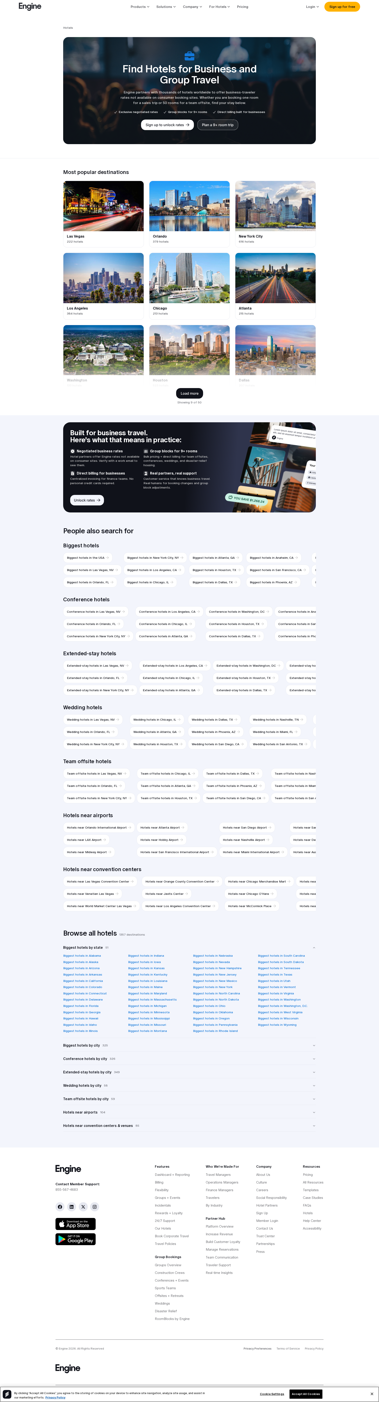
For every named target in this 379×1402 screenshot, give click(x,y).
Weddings (162, 1303)
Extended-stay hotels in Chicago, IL (169, 678)
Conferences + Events (172, 1280)
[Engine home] (97, 1169)
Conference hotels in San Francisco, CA (307, 624)
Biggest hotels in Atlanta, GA (214, 557)
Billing (159, 1182)
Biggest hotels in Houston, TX (214, 570)
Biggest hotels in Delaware (83, 999)
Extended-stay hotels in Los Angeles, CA (173, 665)
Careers (262, 1190)
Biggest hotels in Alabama (82, 955)
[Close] (372, 1394)
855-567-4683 (66, 1189)
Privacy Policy (314, 1348)
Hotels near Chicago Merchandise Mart (257, 881)
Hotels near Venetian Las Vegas (90, 893)
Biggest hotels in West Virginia (280, 1012)
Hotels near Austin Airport (312, 852)
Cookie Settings (272, 1394)
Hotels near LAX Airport (84, 840)
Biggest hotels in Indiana (146, 955)
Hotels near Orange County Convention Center (180, 881)
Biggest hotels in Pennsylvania (215, 1024)
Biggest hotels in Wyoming (277, 1024)
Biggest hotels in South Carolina (281, 955)
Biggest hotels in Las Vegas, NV (90, 570)
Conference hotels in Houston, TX (234, 624)
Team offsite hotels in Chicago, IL (166, 773)
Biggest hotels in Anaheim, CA (271, 557)
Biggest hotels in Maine (145, 987)
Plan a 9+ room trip (218, 125)
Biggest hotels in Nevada (211, 962)
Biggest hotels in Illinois (80, 1031)
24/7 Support (165, 1221)
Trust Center (265, 1236)
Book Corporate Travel (172, 1236)
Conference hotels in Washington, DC (237, 611)
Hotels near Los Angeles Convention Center (178, 906)
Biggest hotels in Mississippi (149, 1018)
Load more (189, 393)
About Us (263, 1174)
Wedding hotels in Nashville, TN (276, 719)
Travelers (213, 1198)
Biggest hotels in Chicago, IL (148, 582)
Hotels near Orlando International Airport (97, 827)
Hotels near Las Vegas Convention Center (98, 881)
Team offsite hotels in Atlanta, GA (166, 786)
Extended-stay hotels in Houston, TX (243, 678)
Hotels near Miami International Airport (251, 852)
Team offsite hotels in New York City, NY (97, 798)
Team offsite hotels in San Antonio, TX (303, 798)
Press (260, 1251)
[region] (189, 1394)
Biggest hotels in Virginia (276, 993)
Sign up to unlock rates (165, 125)
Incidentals (163, 1205)
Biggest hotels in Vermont (277, 987)
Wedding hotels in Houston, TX (155, 744)
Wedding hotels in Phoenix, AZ (214, 732)
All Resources (313, 1182)
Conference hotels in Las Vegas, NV (93, 611)
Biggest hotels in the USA (85, 557)
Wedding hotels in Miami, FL (273, 732)
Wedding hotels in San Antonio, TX (278, 744)
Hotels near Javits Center (164, 893)
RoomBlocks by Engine (172, 1319)
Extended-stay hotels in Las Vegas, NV (95, 665)
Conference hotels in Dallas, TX (232, 636)
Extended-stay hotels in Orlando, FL (93, 678)
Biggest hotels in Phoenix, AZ (271, 582)
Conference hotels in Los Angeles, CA (167, 611)
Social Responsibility (271, 1198)
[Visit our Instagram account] (94, 1206)
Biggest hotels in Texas (275, 974)
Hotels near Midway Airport (87, 852)
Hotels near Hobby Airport (159, 840)
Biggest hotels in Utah (274, 981)
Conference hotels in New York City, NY (96, 636)
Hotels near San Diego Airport (245, 827)
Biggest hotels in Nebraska (213, 955)
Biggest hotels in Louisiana (147, 981)
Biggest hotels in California (83, 981)
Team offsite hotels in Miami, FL (298, 786)
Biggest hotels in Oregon (211, 1018)
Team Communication (222, 1257)
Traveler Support (218, 1265)
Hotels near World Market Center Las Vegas (99, 906)
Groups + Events (167, 1198)
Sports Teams (165, 1288)
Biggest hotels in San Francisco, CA (276, 570)
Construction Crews (170, 1273)
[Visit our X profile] (83, 1206)
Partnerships (265, 1244)
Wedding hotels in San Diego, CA (215, 744)
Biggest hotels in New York (212, 987)
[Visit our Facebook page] (59, 1206)
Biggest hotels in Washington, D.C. (283, 1006)
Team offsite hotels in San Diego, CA (233, 798)
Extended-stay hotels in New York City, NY (98, 690)
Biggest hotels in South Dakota (281, 962)
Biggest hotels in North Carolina (216, 993)
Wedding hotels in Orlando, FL (88, 732)
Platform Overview (220, 1226)
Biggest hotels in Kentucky (147, 974)
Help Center (312, 1221)
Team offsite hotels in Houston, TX (167, 798)
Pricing (242, 7)
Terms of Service (288, 1348)
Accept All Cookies (306, 1394)
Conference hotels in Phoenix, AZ (303, 636)
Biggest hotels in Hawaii (80, 1018)
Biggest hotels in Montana (147, 1031)
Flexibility (162, 1190)
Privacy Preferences (258, 1348)
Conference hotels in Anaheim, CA (303, 611)
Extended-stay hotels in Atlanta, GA (169, 690)
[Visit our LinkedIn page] (71, 1206)
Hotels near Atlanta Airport (160, 827)
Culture (261, 1182)
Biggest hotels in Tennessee (279, 968)
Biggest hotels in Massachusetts (152, 999)
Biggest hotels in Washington (279, 999)
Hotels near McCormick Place (250, 906)
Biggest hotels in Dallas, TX (213, 582)
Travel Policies (165, 1244)
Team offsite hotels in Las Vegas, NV (94, 773)
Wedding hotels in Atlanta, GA (155, 732)
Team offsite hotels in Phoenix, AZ (231, 786)
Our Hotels (163, 1228)
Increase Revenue (219, 1234)
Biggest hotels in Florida (80, 1006)
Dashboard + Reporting (172, 1174)
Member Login (267, 1221)
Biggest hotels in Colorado (82, 987)
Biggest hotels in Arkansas (82, 974)
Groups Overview (168, 1265)
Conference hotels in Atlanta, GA (163, 636)
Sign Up (262, 1213)
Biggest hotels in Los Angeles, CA (152, 570)
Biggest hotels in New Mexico (215, 981)
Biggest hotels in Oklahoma (213, 1012)
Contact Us (264, 1228)
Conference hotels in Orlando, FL (91, 624)
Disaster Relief (166, 1311)
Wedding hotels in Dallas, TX (212, 719)
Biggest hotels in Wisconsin (278, 1018)
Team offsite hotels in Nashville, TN (301, 773)
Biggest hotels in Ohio (209, 1006)
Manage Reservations (222, 1249)
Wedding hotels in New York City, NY (93, 744)
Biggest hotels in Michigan (147, 1006)
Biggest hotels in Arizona (81, 968)
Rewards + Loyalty (169, 1213)
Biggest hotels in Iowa (144, 962)
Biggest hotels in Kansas (146, 968)
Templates (311, 1190)
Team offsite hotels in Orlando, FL (92, 786)
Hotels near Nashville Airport (244, 840)
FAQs (307, 1205)
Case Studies (313, 1198)
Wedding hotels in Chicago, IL (154, 719)
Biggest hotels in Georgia (81, 1012)
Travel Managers (218, 1174)
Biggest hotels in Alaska (80, 962)
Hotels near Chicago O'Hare (248, 893)
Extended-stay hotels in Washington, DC (246, 665)
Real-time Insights (219, 1273)
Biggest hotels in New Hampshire (217, 968)
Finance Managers (219, 1190)
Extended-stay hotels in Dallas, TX (241, 690)
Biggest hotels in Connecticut (85, 993)
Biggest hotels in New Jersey (214, 974)
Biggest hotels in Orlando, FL (88, 582)
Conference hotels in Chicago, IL (163, 624)
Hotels (308, 1213)
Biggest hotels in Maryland (147, 993)
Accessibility (312, 1228)
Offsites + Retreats (169, 1296)
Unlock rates (84, 500)
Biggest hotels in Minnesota (149, 1012)
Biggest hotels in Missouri (147, 1024)
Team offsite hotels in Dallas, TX (230, 773)
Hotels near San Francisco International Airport (174, 852)
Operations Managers (222, 1182)
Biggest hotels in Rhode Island (215, 1031)
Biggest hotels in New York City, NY (153, 557)
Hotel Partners (267, 1205)
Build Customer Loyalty (223, 1242)
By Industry (214, 1205)
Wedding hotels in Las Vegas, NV (91, 719)
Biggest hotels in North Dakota (216, 999)
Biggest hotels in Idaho (80, 1024)
